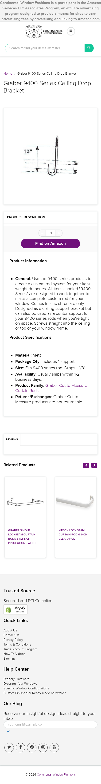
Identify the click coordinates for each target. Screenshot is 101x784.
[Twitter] (9, 747)
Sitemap (9, 659)
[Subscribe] (8, 731)
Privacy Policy (13, 640)
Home (8, 74)
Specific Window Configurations (26, 688)
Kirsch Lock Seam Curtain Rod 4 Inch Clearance (73, 534)
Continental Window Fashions (56, 774)
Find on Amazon (50, 244)
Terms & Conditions (17, 644)
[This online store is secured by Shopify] (15, 609)
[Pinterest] (31, 747)
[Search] (89, 48)
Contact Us (11, 635)
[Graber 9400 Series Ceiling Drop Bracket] (50, 156)
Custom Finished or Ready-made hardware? (35, 693)
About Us (10, 630)
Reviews (12, 439)
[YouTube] (54, 747)
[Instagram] (43, 747)
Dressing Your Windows (20, 684)
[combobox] (45, 48)
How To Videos (14, 654)
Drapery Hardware (16, 679)
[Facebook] (20, 747)
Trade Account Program (20, 649)
